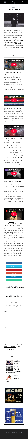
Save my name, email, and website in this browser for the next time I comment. (13, 345)
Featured (16, 360)
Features (13, 5)
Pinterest (14, 269)
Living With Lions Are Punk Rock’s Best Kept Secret (13, 370)
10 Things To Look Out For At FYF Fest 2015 (14, 288)
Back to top (13, 435)
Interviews (16, 375)
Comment (6, 311)
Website (5, 339)
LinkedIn (14, 276)
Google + (14, 273)
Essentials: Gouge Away (17, 362)
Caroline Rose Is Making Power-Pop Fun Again (14, 379)
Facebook (14, 262)
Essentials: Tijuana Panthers (14, 295)
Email (14, 280)
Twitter (14, 266)
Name (5, 327)
